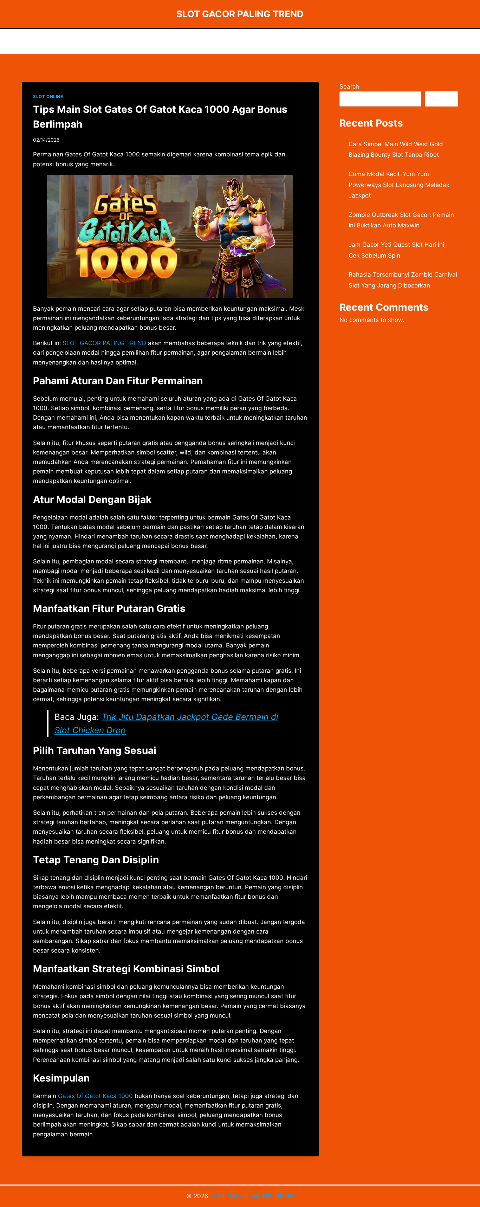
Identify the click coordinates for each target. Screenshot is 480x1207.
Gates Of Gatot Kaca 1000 (95, 1095)
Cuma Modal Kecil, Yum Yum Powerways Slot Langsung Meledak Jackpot (399, 184)
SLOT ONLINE (48, 96)
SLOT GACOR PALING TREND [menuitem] (104, 343)
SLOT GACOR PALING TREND (252, 1196)
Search (349, 86)
